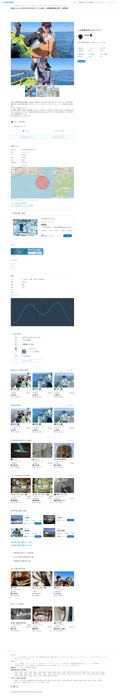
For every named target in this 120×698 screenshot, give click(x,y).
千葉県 (68, 672)
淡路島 (59, 680)
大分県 (40, 676)
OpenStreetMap (60, 198)
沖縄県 (55, 676)
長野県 (16, 674)
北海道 (16, 672)
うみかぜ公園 (22, 680)
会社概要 (27, 667)
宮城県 (30, 672)
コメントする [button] (60, 131)
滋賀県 (40, 674)
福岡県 (21, 676)
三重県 (35, 674)
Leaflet (53, 198)
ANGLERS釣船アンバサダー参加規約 (46, 665)
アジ (23, 152)
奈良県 (59, 674)
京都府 (44, 674)
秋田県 (35, 672)
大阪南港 (24, 682)
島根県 (74, 674)
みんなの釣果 (89, 2)
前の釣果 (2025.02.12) (26, 137)
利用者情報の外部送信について (78, 663)
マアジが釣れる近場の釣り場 (23, 557)
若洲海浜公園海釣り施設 (80, 680)
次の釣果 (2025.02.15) (59, 137)
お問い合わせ (74, 665)
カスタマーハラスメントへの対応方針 (58, 663)
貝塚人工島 (17, 682)
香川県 (98, 674)
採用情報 (33, 667)
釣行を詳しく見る (27, 361)
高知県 (16, 676)
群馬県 (59, 672)
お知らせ (21, 667)
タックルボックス (111, 2)
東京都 (73, 672)
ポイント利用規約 (93, 663)
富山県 (88, 672)
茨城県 (49, 672)
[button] (13, 169)
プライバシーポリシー (31, 663)
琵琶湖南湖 (39, 680)
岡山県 (79, 674)
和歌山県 (64, 674)
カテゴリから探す (99, 2)
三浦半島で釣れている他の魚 (23, 553)
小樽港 (47, 682)
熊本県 (35, 676)
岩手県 (25, 672)
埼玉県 (63, 672)
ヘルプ (16, 663)
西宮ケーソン (31, 682)
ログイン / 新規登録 (78, 2)
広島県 (84, 674)
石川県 (93, 672)
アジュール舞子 (40, 682)
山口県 (88, 674)
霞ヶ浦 (45, 680)
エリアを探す (31, 657)
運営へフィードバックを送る (22, 659)
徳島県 (93, 674)
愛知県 (30, 674)
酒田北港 (99, 680)
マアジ (28, 152)
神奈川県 (24, 162)
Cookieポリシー (42, 663)
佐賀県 (25, 676)
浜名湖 (50, 680)
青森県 (21, 672)
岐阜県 (21, 674)
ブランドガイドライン (64, 665)
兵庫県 (54, 674)
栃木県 (54, 672)
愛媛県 (103, 674)
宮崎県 (44, 676)
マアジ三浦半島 (28, 205)
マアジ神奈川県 (16, 205)
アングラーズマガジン (95, 657)
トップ (16, 657)
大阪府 (49, 674)
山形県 (40, 672)
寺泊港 (89, 680)
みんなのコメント (20, 126)
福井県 (98, 672)
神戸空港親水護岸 (67, 680)
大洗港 (94, 680)
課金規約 (32, 665)
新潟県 (84, 672)
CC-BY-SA (71, 198)
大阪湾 (54, 680)
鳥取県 (69, 674)
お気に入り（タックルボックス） (79, 657)
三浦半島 (24, 165)
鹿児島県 (50, 676)
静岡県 (25, 674)
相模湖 (16, 680)
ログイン (105, 657)
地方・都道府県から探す (42, 657)
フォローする (81, 61)
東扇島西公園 (31, 680)
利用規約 (21, 663)
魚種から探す (54, 657)
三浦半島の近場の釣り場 (21, 561)
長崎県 (30, 676)
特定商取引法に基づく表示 (21, 665)
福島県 (44, 672)
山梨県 (103, 672)
